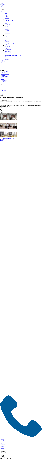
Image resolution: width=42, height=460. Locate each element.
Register (2, 6)
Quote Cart (5, 3)
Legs (5, 40)
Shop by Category (3, 440)
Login (2, 5)
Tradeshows (2, 441)
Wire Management (7, 59)
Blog (1, 62)
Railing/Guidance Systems (7, 48)
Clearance (6, 22)
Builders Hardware (7, 18)
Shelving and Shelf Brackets (8, 51)
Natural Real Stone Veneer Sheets (4, 77)
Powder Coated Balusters (7, 46)
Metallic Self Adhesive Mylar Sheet (4, 76)
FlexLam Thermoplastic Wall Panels (5, 74)
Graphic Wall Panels (3, 75)
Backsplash (6, 14)
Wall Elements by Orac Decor (4, 80)
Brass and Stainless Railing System (8, 17)
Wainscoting (2, 79)
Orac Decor (6, 44)
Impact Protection (7, 37)
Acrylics (6, 12)
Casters (6, 21)
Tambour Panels (3, 78)
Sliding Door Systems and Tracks (8, 52)
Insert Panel (6, 38)
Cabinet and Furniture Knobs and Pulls (9, 20)
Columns (6, 23)
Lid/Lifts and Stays (7, 41)
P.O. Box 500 (2, 448)
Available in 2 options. (2, 122)
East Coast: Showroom (3, 446)
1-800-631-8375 (3, 449)
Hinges (6, 36)
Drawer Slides (6, 27)
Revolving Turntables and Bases (8, 49)
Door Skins (2, 73)
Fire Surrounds (6, 32)
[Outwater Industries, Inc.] (3, 4)
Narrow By (1, 112)
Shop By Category (3, 11)
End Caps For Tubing (7, 29)
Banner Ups (6, 15)
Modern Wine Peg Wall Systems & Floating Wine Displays (11, 43)
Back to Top (1, 140)
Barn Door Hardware (7, 16)
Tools (5, 56)
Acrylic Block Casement (3, 72)
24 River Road (2, 447)
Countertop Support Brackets (8, 24)
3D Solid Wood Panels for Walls (4, 71)
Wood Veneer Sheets (3, 81)
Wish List (2, 3)
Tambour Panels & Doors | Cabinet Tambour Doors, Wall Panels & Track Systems (13, 55)
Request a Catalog (3, 61)
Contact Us (2, 439)
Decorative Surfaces (7, 26)
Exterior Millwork (7, 30)
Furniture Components (7, 33)
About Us (2, 60)
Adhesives (6, 13)
